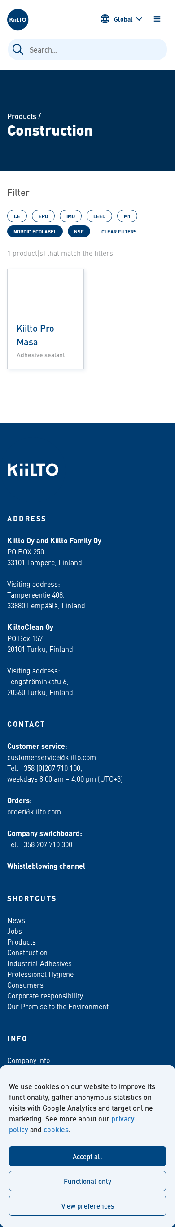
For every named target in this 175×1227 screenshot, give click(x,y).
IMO (70, 216)
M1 (127, 216)
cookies (56, 1129)
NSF (79, 231)
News (16, 920)
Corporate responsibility (45, 995)
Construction (27, 952)
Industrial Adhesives (39, 963)
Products (21, 116)
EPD (43, 216)
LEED (99, 216)
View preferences (87, 1205)
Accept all (87, 1156)
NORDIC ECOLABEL (35, 231)
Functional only (87, 1181)
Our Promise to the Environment (58, 1006)
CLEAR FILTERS (119, 231)
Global (123, 18)
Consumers (25, 985)
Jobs (14, 931)
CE (17, 216)
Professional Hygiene (40, 974)
